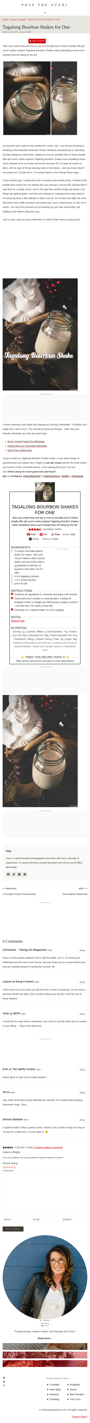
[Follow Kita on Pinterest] (24, 874)
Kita (6, 32)
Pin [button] (45, 534)
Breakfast (75, 1384)
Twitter (65, 476)
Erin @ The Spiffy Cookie (19, 1069)
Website (67, 1219)
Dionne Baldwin (13, 1119)
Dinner (73, 1389)
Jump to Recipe (38, 41)
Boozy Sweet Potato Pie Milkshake (26, 441)
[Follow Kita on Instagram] (19, 874)
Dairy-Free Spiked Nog (19, 450)
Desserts (45, 1355)
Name (8, 1219)
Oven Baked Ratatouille (74, 891)
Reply (82, 950)
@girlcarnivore (51, 476)
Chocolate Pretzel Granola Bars (19, 891)
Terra (6, 1092)
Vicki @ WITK (11, 1013)
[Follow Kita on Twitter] (13, 874)
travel (45, 1363)
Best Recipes (77, 1394)
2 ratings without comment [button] (48, 1147)
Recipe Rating (10, 1163)
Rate (57, 534)
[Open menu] (45, 12)
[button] (29, 529)
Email (37, 1219)
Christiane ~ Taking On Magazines (25, 949)
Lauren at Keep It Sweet (18, 981)
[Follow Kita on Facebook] (8, 874)
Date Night (55, 1389)
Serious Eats (18, 620)
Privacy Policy (79, 1416)
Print (33, 534)
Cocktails (45, 1346)
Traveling (54, 1399)
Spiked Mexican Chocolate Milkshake (27, 446)
